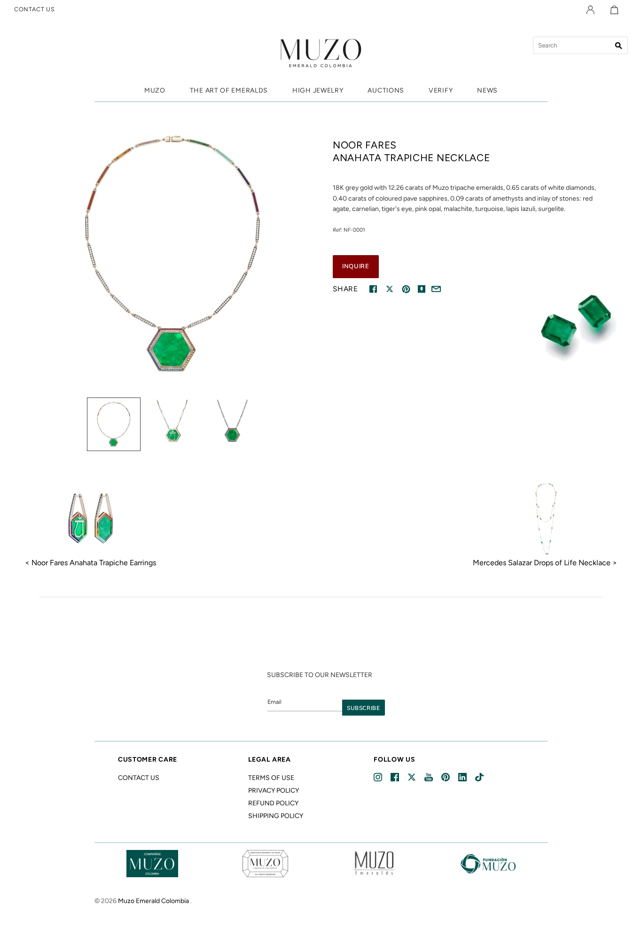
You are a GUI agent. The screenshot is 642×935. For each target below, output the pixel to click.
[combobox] (580, 45)
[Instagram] (379, 777)
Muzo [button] (154, 90)
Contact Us (138, 778)
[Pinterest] (446, 777)
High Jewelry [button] (317, 90)
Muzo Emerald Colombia (153, 901)
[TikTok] (480, 777)
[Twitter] (412, 777)
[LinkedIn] (463, 777)
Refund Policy (273, 803)
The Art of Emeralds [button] (229, 90)
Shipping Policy (275, 816)
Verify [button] (441, 90)
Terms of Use (271, 778)
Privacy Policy (273, 791)
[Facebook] (395, 777)
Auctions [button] (386, 90)
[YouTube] (429, 777)
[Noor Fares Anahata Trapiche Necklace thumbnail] (114, 424)
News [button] (487, 90)
